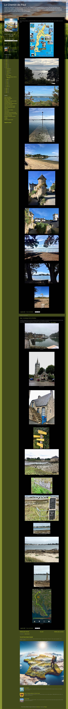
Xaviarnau (38, 706)
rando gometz (6, 111)
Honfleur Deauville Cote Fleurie (9, 107)
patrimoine (6, 108)
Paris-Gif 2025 (26, 698)
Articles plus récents (24, 631)
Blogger (45, 706)
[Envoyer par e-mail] (35, 311)
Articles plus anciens (59, 631)
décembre (8, 68)
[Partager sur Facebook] (38, 311)
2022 (6, 61)
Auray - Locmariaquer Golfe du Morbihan (28, 318)
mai (7, 82)
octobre (7, 71)
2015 (6, 89)
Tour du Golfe (53, 322)
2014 (6, 91)
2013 (6, 92)
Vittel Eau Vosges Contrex (8, 119)
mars (7, 85)
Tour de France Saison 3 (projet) (26, 637)
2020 (6, 63)
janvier (7, 86)
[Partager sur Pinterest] (39, 311)
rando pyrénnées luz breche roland (10, 112)
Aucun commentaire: (30, 628)
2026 (6, 56)
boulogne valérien (7, 99)
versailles (6, 118)
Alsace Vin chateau (7, 97)
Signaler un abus (7, 122)
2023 (6, 60)
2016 (6, 88)
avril (7, 83)
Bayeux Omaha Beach (8, 98)
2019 (6, 64)
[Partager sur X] (37, 311)
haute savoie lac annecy (8, 104)
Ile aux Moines (23, 18)
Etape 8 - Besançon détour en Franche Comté (32, 693)
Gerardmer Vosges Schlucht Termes (10, 103)
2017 (6, 67)
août (7, 74)
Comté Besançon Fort (8, 102)
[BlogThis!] (36, 311)
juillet (7, 79)
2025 (6, 57)
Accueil (41, 631)
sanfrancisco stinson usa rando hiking (10, 113)
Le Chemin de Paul (15, 4)
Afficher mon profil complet (12, 51)
